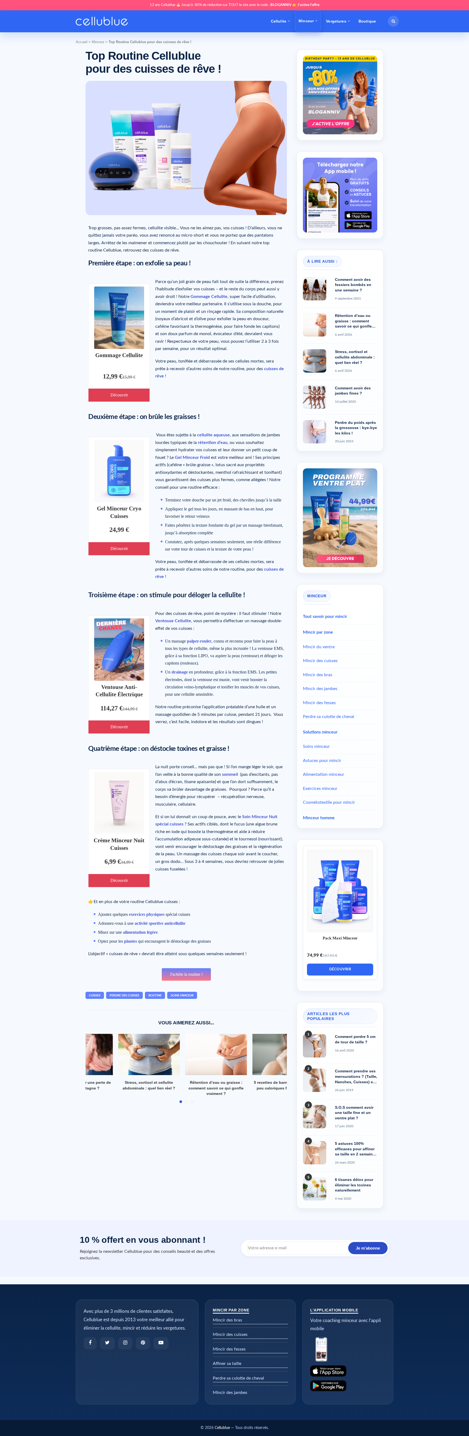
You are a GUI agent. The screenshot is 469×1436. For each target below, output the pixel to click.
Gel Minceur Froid (192, 457)
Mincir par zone (318, 632)
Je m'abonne (368, 1248)
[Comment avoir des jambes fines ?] (314, 397)
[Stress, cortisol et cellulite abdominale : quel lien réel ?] (119, 1054)
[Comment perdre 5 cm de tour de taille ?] (314, 1045)
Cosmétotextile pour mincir (329, 802)
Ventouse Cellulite (173, 621)
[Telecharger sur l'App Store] (347, 1371)
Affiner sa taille (227, 1363)
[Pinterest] (143, 1343)
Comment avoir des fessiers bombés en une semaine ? (353, 284)
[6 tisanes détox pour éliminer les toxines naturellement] (314, 1188)
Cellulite (278, 21)
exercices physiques (146, 914)
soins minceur (182, 995)
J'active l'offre (308, 5)
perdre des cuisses (124, 995)
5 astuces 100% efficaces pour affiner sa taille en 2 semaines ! (356, 1149)
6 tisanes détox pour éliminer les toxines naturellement (354, 1184)
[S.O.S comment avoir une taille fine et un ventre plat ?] (314, 1116)
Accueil (81, 42)
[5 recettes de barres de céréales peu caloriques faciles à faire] (253, 1054)
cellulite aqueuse (213, 435)
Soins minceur (316, 746)
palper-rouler (199, 641)
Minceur (306, 21)
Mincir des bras (317, 675)
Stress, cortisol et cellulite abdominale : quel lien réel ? (355, 357)
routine (154, 995)
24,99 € (119, 529)
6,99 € (112, 861)
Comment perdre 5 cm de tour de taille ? (355, 1039)
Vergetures (336, 21)
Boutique (367, 21)
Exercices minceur (320, 788)
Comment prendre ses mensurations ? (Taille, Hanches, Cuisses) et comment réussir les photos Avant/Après (356, 1077)
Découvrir (119, 395)
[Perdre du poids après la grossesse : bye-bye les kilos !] (314, 431)
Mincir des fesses (319, 703)
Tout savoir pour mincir (325, 616)
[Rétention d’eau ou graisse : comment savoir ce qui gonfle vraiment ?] (186, 1054)
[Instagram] (125, 1343)
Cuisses (94, 995)
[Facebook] (90, 1343)
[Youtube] (161, 1343)
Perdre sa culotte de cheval (328, 716)
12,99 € (112, 376)
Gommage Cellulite (119, 355)
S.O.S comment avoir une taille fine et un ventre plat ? (354, 1112)
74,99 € (315, 955)
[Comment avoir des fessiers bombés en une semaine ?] (314, 288)
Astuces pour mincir (322, 760)
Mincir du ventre (319, 647)
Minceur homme (319, 818)
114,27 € (111, 708)
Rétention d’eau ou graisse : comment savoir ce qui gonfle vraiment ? (186, 1088)
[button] (393, 21)
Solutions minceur (320, 732)
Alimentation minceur (323, 774)
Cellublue (222, 1428)
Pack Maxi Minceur (340, 938)
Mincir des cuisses (320, 661)
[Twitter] (107, 1343)
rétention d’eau (212, 442)
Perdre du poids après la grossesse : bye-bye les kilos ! (356, 427)
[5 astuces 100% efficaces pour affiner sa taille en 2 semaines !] (314, 1152)
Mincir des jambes (320, 689)
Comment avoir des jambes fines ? (353, 391)
